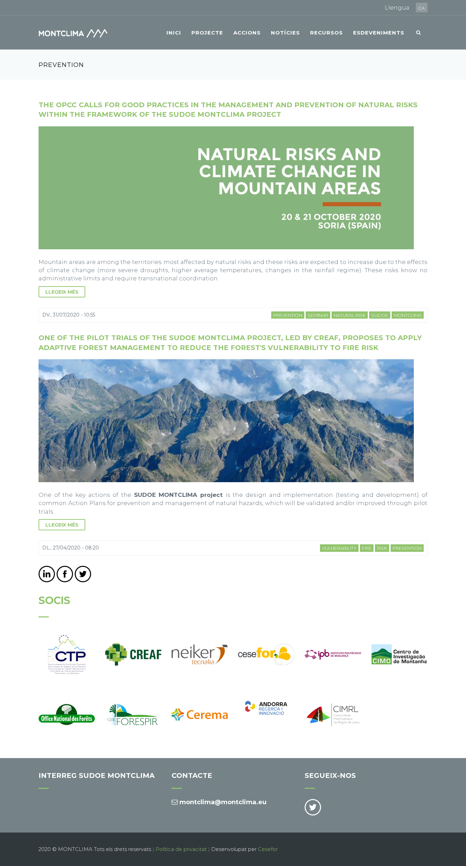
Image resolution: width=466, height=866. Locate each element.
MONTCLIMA (408, 315)
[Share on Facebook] (65, 574)
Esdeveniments (378, 32)
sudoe (379, 315)
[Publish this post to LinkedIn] (47, 574)
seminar (318, 315)
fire (367, 548)
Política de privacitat (181, 849)
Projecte (207, 32)
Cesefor (268, 849)
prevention (287, 315)
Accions (247, 32)
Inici (173, 32)
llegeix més (61, 292)
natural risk (350, 315)
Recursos (326, 32)
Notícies (285, 32)
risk (382, 548)
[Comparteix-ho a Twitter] (83, 574)
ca (421, 8)
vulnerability (339, 548)
